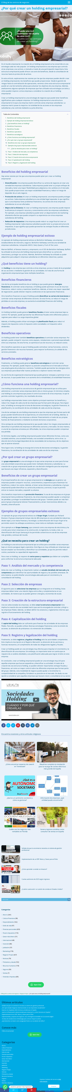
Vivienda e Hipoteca (9, 977)
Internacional (7, 940)
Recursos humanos (9, 966)
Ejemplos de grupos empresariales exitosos (22, 146)
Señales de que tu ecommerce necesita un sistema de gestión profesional (23, 1005)
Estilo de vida (7, 926)
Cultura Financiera (9, 918)
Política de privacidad (8, 1031)
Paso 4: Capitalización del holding (19, 160)
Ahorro (5, 915)
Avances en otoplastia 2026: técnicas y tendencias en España (19, 1010)
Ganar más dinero (9, 937)
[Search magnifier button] (69, 899)
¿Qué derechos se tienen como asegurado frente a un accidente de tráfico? (23, 1021)
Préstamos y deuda (9, 962)
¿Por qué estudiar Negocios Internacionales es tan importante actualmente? (23, 1008)
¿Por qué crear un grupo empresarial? (19, 140)
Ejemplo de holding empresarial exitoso (20, 121)
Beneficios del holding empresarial (18, 118)
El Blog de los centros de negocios (15, 2)
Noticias (5, 958)
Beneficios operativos (14, 132)
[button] (5, 1087)
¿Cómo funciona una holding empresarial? (21, 137)
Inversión (6, 944)
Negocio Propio (8, 955)
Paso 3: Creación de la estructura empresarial (23, 157)
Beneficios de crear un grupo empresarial (21, 143)
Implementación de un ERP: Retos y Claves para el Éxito (17, 1014)
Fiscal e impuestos (9, 933)
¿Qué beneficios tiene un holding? (18, 123)
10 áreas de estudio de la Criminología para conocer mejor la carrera (21, 1019)
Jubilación (6, 948)
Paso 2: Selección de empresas (18, 154)
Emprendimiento (8, 922)
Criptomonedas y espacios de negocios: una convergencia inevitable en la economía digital (27, 1016)
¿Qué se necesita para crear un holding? (24, 149)
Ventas (5, 973)
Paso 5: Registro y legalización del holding (21, 163)
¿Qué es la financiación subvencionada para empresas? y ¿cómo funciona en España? (26, 1012)
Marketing (6, 951)
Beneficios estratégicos (15, 135)
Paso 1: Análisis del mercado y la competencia (23, 152)
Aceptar (53, 1086)
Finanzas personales (9, 929)
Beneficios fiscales (13, 129)
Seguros (5, 969)
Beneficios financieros (14, 126)
